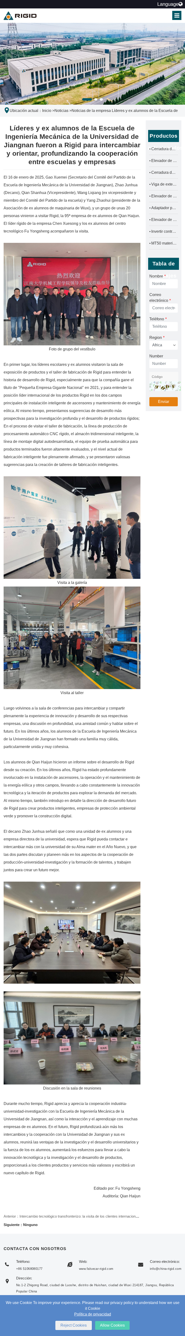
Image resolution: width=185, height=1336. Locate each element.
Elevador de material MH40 (163, 220)
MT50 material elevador (163, 243)
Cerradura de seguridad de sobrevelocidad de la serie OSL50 (163, 149)
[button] (87, 99)
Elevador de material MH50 (163, 196)
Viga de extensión (163, 184)
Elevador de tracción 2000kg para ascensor (163, 161)
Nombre (157, 276)
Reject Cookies (73, 1325)
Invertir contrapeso (163, 231)
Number (156, 356)
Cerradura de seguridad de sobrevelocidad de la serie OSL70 (163, 172)
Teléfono (158, 319)
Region (157, 338)
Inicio (46, 111)
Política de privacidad (92, 1314)
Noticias (61, 111)
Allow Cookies (112, 1325)
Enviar (163, 402)
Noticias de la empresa (91, 111)
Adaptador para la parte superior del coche (163, 208)
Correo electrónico (160, 298)
